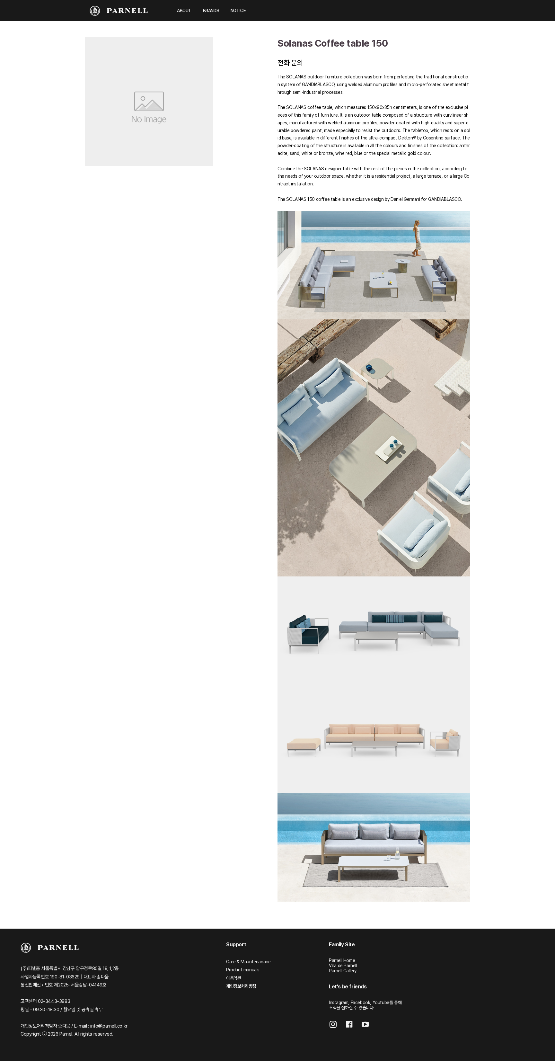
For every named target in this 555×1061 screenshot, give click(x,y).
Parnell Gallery (343, 970)
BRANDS (211, 10)
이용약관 (233, 978)
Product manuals (243, 969)
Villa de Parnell (343, 965)
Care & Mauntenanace (248, 961)
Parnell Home (342, 960)
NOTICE (238, 10)
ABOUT (184, 10)
